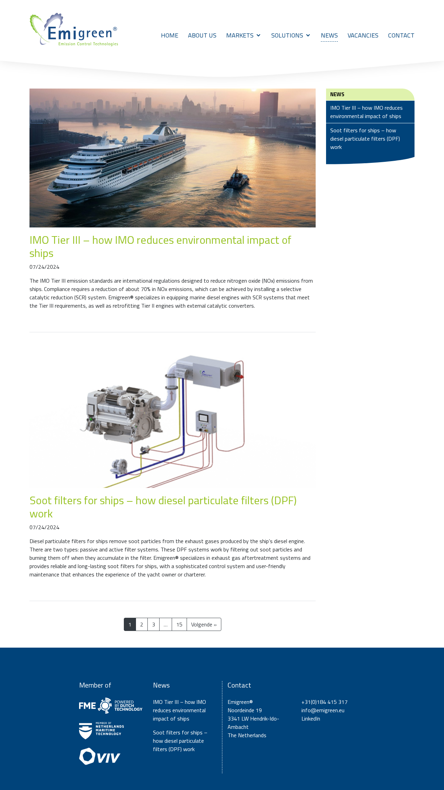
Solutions (287, 35)
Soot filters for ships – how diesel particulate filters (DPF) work (163, 507)
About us (202, 35)
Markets (240, 35)
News (329, 35)
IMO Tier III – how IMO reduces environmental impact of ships (160, 246)
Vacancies (363, 35)
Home (169, 35)
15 (179, 624)
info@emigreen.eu (322, 710)
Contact (401, 35)
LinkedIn (310, 718)
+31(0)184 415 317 (324, 702)
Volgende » (204, 624)
